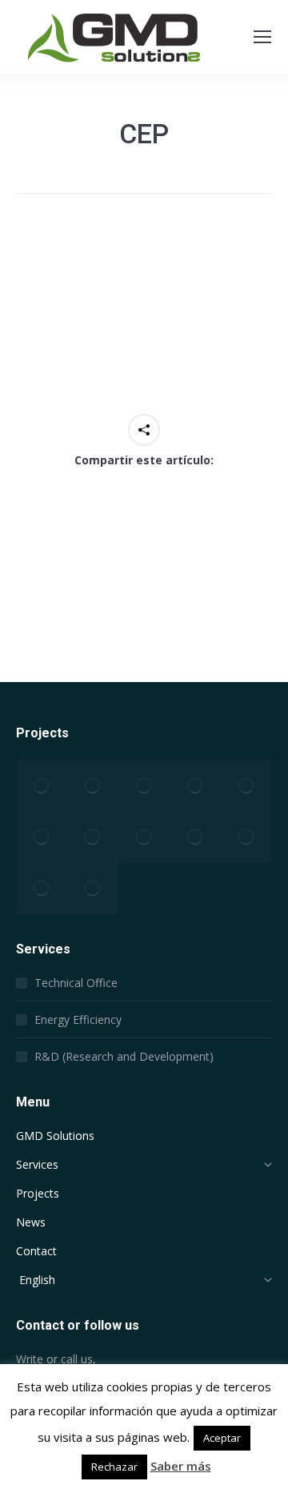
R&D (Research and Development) (124, 1056)
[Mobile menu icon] (262, 36)
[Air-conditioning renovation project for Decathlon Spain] (41, 888)
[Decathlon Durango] (246, 786)
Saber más (180, 1466)
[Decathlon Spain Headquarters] (246, 837)
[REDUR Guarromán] (92, 888)
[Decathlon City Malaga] (92, 786)
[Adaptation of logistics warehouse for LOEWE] (41, 837)
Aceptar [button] (222, 1438)
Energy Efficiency (78, 1019)
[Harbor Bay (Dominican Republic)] (92, 837)
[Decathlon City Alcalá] (144, 837)
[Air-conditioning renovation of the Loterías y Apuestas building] (195, 786)
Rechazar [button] (114, 1466)
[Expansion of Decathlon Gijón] (144, 786)
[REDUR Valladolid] (195, 837)
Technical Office (76, 982)
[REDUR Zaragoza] (41, 786)
